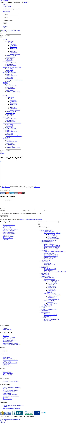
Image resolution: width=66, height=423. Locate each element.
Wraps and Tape (7, 329)
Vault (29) (43, 317)
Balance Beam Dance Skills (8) (52, 246)
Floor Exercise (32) (46, 261)
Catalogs (5, 239)
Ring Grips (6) (51, 297)
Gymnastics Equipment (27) (51, 280)
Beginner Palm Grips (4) (53, 294)
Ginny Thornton (6, 187)
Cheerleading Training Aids (10, 363)
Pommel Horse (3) (52, 287)
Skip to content (4, 0)
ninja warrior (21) (45, 273)
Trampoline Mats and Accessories (11, 344)
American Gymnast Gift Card (10, 381)
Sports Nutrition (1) (52, 237)
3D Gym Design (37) (46, 230)
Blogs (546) (44, 250)
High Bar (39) (44, 267)
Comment (2, 209)
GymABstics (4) (45, 266)
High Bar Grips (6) (52, 296)
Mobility (5, 328)
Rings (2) (43, 307)
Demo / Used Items (8, 373)
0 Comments (37, 187)
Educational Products (8, 236)
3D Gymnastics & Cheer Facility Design (13, 405)
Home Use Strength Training (10, 390)
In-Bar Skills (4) (48, 270)
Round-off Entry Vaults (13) (51, 319)
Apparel (5, 350)
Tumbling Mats (7, 361)
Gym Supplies (6, 235)
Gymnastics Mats (7, 228)
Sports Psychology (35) (53, 238)
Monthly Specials (7, 375)
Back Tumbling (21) (49, 264)
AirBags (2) (50, 302)
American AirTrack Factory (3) (49, 240)
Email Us (26, 2)
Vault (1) (49, 292)
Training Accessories (8, 232)
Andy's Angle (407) (49, 253)
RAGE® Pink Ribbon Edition (11, 396)
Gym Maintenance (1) (49, 279)
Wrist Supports (7, 365)
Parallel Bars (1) (45, 274)
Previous (2, 153)
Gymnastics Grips (7, 226)
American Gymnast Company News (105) (55, 251)
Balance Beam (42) (46, 243)
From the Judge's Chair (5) (51, 256)
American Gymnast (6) (47, 241)
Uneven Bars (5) (51, 290)
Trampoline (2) (51, 289)
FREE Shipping (7, 372)
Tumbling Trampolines (9, 337)
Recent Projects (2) (46, 306)
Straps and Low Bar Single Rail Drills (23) (55, 271)
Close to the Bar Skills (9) (50, 315)
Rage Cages (6, 389)
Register (5, 26)
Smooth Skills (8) (48, 259)
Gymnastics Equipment (9, 225)
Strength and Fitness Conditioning (12, 387)
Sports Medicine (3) (52, 236)
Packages (5, 397)
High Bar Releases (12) (50, 269)
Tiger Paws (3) (48, 305)
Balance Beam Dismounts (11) (52, 247)
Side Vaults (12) (48, 320)
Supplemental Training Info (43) (52, 233)
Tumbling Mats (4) (52, 303)
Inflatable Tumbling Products (10, 343)
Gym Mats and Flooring (9, 391)
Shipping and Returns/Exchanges (11, 408)
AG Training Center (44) (47, 231)
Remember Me (9, 20)
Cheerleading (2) (45, 260)
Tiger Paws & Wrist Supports (10, 229)
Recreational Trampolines (9, 340)
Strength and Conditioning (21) (49, 309)
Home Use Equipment (9, 233)
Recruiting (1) (51, 234)
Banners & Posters (8, 238)
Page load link (3, 420)
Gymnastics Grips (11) (50, 293)
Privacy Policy (3, 418)
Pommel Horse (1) (45, 276)
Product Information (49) (47, 277)
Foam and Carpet (7, 358)
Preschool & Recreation (9, 230)
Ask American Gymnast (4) (51, 254)
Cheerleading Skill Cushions (10, 360)
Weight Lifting (7, 393)
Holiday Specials (7, 399)
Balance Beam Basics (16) (51, 244)
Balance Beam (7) (52, 282)
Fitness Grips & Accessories (10, 394)
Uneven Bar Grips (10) (53, 299)
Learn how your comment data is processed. (31, 219)
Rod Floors (6, 336)
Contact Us (6, 406)
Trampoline (6, 364)
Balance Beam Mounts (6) (51, 248)
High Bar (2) (50, 284)
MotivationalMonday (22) (50, 257)
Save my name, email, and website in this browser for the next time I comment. (22, 213)
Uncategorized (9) (45, 310)
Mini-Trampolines (7, 341)
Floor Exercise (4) (52, 283)
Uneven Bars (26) (45, 312)
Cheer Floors (6, 357)
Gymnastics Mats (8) (49, 300)
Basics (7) (46, 313)
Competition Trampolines (9, 339)
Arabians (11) (47, 263)
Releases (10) (47, 316)
